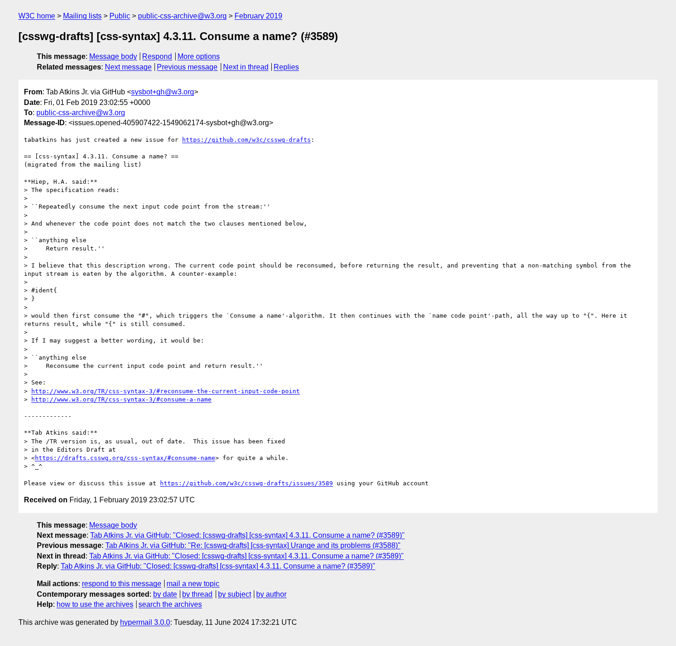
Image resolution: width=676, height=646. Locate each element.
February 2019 (258, 16)
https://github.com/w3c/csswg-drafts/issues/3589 (246, 483)
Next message (128, 67)
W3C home (36, 16)
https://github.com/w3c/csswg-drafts (246, 139)
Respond (157, 56)
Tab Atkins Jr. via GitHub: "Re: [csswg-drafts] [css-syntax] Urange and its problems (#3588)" (253, 545)
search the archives (170, 604)
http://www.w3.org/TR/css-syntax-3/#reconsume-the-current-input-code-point (165, 391)
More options (199, 56)
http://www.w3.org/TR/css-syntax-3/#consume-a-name (121, 399)
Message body (113, 56)
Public (119, 16)
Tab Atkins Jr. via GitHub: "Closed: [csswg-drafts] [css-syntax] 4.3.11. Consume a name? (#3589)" (247, 535)
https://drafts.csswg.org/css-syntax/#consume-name (125, 457)
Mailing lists (82, 16)
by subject (234, 594)
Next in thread (246, 67)
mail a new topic (192, 584)
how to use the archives (95, 604)
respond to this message (121, 584)
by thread (197, 594)
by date (165, 594)
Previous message (187, 67)
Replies (286, 67)
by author (271, 594)
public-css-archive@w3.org (182, 16)
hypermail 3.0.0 (145, 622)
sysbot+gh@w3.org (162, 92)
